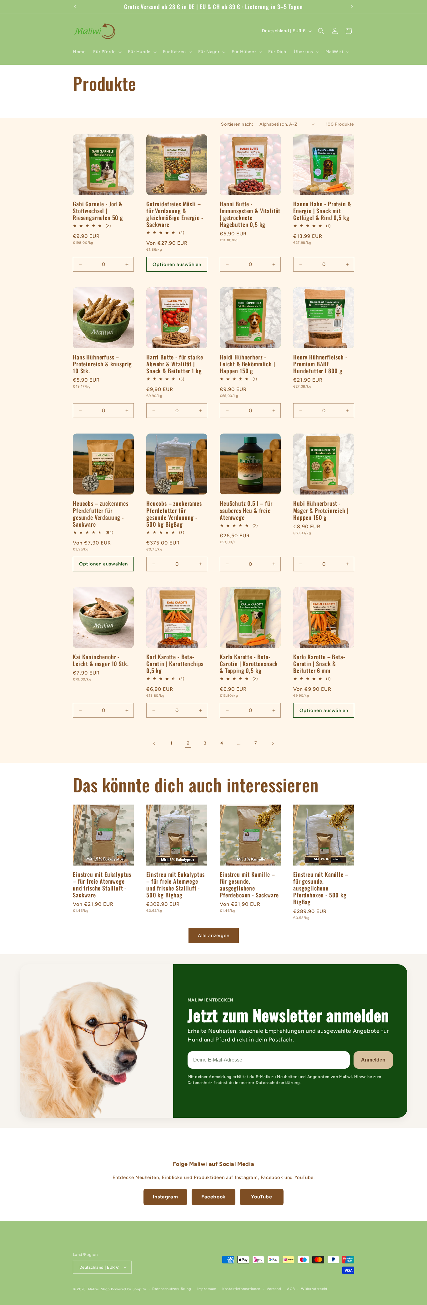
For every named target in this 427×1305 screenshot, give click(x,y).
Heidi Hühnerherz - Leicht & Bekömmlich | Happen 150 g (247, 364)
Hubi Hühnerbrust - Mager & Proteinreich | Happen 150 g (321, 510)
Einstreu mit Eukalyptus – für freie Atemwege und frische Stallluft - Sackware (102, 884)
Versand (274, 1289)
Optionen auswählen (177, 264)
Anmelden (373, 1059)
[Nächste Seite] (272, 743)
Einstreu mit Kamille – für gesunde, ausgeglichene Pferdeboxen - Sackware (249, 884)
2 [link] (188, 743)
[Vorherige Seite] (154, 743)
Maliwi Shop (99, 1289)
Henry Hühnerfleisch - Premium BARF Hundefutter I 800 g (320, 364)
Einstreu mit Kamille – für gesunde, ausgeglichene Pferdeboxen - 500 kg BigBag (320, 888)
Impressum (206, 1289)
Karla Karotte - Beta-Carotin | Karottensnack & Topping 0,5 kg (249, 663)
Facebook (213, 1197)
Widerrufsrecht (314, 1289)
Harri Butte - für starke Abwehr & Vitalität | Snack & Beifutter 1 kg (174, 364)
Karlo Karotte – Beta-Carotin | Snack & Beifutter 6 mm (319, 663)
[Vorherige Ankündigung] (75, 7)
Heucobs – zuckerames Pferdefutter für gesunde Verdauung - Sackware (100, 513)
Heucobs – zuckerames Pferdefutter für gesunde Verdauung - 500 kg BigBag (174, 513)
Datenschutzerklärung (171, 1289)
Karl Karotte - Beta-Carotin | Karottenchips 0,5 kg (174, 663)
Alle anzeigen (213, 935)
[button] (106, 51)
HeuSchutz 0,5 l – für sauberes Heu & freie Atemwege (246, 510)
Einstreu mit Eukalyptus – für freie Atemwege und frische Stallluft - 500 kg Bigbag (175, 884)
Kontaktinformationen (241, 1289)
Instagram (165, 1197)
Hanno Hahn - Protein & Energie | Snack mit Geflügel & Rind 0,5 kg (322, 210)
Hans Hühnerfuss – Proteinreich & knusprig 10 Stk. (102, 364)
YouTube (261, 1197)
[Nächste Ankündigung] (352, 7)
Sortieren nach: (237, 124)
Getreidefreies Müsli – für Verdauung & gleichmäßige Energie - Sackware (174, 214)
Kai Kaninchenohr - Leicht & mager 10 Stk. (100, 660)
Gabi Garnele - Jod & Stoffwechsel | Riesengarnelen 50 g (98, 210)
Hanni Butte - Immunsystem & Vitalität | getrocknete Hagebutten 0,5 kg (250, 214)
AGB (291, 1289)
